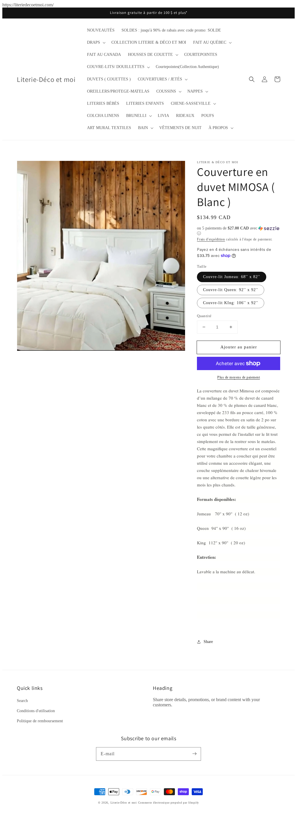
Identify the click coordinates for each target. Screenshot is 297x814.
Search (22, 701)
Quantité (204, 316)
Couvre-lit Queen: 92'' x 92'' (230, 290)
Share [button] (208, 642)
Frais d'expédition (211, 239)
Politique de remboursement (40, 721)
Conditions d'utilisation (36, 711)
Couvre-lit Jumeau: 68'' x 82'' (231, 277)
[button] (96, 42)
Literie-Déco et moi (124, 802)
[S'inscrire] (194, 753)
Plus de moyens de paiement (238, 377)
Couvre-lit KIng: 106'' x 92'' (230, 303)
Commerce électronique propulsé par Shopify (168, 802)
